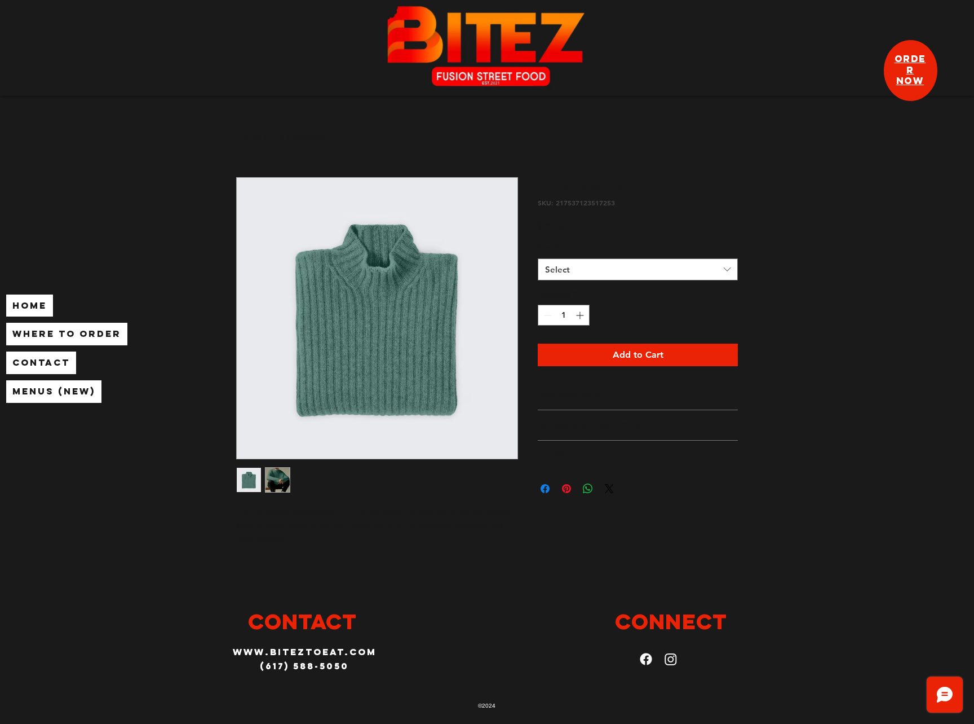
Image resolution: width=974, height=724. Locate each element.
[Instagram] (671, 659)
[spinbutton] (564, 315)
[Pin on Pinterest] (566, 488)
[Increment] (581, 315)
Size (548, 248)
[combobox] (638, 269)
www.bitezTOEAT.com (305, 651)
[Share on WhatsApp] (588, 488)
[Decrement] (546, 315)
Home (29, 305)
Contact (41, 362)
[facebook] (646, 659)
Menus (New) (53, 391)
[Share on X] (609, 488)
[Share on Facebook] (545, 488)
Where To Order (66, 333)
